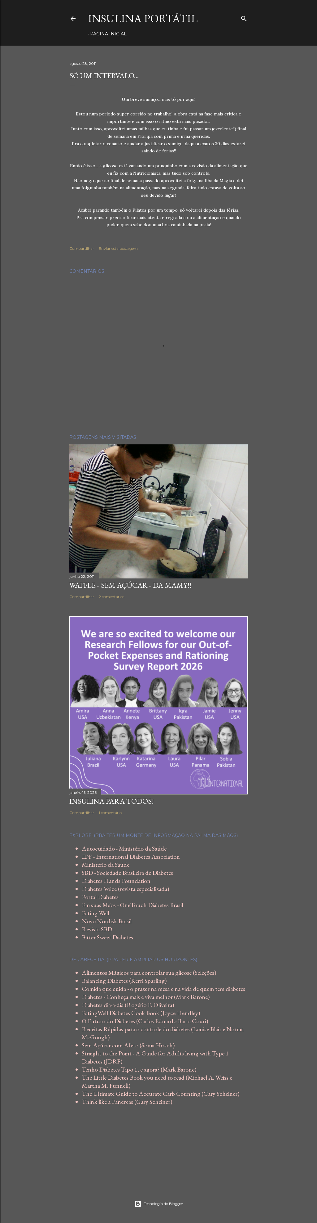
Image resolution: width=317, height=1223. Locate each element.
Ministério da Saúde (105, 865)
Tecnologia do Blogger (163, 1203)
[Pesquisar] (244, 17)
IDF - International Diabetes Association (131, 856)
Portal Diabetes (100, 897)
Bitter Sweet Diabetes (107, 937)
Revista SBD (97, 929)
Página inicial (108, 34)
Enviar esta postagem (118, 248)
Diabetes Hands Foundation (116, 881)
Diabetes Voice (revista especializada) (125, 889)
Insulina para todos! (111, 801)
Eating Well (95, 913)
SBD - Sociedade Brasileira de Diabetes (127, 873)
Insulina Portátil (143, 18)
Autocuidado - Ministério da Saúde (124, 848)
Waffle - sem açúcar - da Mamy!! (130, 585)
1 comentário (110, 812)
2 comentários (111, 596)
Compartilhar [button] (81, 248)
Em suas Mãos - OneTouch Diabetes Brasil (132, 905)
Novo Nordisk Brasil (107, 921)
